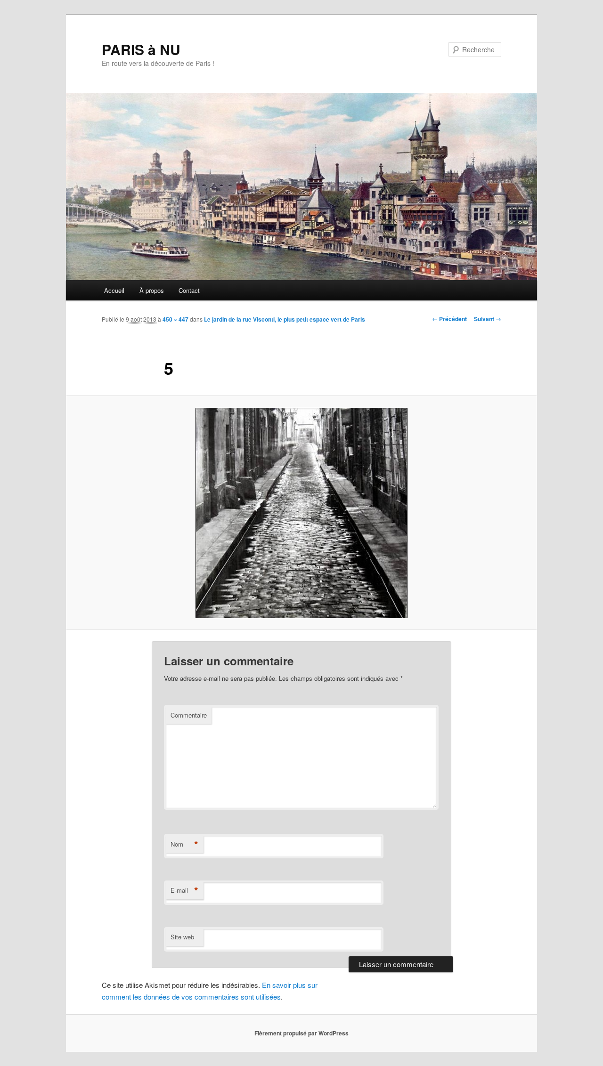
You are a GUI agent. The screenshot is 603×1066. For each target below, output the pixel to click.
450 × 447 (175, 319)
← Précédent (449, 319)
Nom (184, 844)
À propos (151, 290)
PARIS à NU (141, 49)
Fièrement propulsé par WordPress (301, 1033)
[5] (301, 513)
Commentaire (189, 715)
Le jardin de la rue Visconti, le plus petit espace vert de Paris (284, 319)
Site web (182, 936)
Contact (189, 290)
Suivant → (487, 319)
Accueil (114, 290)
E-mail (184, 890)
